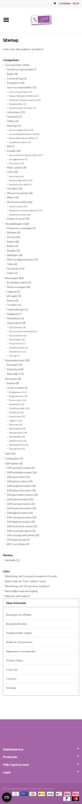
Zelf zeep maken (18, 477)
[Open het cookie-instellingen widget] (7, 796)
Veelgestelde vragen (19, 633)
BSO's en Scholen (18, 544)
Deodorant (16, 412)
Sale (10, 453)
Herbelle (12, 560)
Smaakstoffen (17, 104)
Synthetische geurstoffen (25, 100)
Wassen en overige (20, 193)
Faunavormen (18, 335)
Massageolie (17, 428)
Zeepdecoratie (18, 347)
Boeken (13, 383)
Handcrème (17, 416)
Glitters (13, 121)
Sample (13, 250)
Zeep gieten (17, 448)
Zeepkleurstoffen (20, 142)
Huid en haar (18, 206)
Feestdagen (17, 339)
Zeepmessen (17, 351)
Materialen (14, 278)
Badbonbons (18, 392)
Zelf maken (13, 463)
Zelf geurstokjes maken (22, 494)
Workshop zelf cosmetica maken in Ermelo (31, 576)
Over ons (12, 669)
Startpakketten (17, 360)
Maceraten (16, 176)
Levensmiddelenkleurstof (24, 134)
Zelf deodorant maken (21, 508)
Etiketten (13, 232)
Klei (11, 146)
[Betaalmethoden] (15, 793)
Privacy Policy (14, 660)
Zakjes (12, 273)
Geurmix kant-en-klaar (22, 108)
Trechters (14, 304)
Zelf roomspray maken (22, 517)
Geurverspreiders (20, 92)
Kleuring (14, 125)
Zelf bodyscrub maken (21, 490)
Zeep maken (16, 323)
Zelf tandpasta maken (21, 485)
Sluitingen (14, 255)
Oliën (12, 171)
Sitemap (11, 687)
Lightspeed (48, 788)
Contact (11, 678)
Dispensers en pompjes (21, 228)
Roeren (13, 300)
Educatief (14, 364)
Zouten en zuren (18, 218)
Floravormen (17, 343)
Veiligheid (14, 314)
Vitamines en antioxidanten (25, 210)
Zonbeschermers (19, 214)
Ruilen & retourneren (19, 642)
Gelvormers (16, 112)
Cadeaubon (14, 458)
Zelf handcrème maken (22, 526)
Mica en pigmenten (21, 130)
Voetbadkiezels (18, 444)
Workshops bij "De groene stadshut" (27, 586)
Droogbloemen (18, 159)
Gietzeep (14, 116)
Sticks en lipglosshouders (22, 259)
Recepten (13, 378)
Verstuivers (15, 268)
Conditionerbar (19, 408)
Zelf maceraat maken (21, 530)
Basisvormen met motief (23, 331)
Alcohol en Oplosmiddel (21, 69)
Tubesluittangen (17, 309)
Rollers (12, 246)
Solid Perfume (18, 440)
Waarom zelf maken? (17, 596)
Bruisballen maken (19, 282)
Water (13, 197)
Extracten (16, 163)
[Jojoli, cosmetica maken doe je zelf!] (47, 19)
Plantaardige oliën (20, 180)
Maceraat (15, 424)
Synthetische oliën (20, 184)
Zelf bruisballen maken (22, 472)
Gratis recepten (17, 387)
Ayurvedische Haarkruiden (26, 155)
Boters (12, 74)
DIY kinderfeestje (18, 539)
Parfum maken (18, 432)
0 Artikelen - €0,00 (68, 3)
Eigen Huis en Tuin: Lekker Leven (25, 581)
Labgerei (13, 291)
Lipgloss (15, 420)
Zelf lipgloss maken (20, 512)
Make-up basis (16, 167)
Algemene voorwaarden (21, 651)
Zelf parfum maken (20, 481)
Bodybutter (16, 404)
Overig (14, 355)
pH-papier (14, 296)
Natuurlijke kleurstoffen (23, 138)
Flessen (13, 237)
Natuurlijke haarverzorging (21, 591)
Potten (13, 241)
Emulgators (15, 82)
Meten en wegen (18, 287)
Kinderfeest (15, 369)
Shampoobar (17, 436)
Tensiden (14, 188)
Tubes (12, 264)
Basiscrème (17, 400)
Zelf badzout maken (20, 499)
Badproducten (18, 396)
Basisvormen (17, 327)
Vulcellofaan (15, 318)
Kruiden (13, 150)
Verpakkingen (17, 223)
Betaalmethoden (16, 623)
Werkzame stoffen (19, 202)
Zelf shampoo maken (21, 504)
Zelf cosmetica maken (21, 467)
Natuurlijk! (15, 373)
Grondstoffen (17, 65)
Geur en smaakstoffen (21, 87)
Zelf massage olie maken (23, 535)
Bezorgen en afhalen (19, 614)
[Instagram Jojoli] (48, 731)
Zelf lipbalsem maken (21, 521)
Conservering (17, 78)
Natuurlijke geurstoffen (24, 96)
